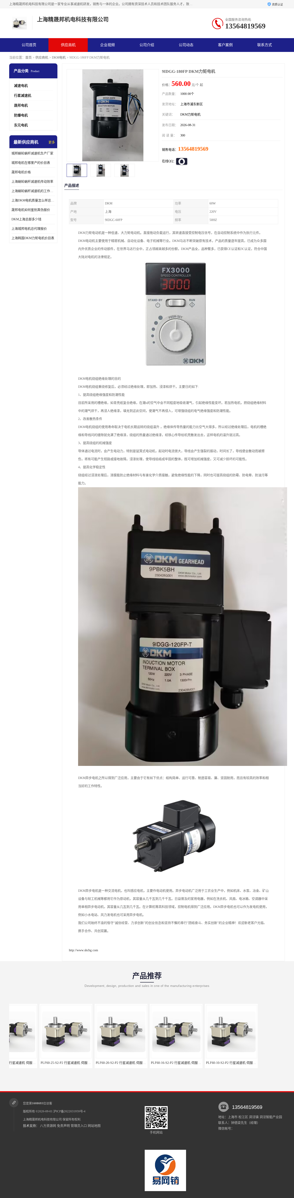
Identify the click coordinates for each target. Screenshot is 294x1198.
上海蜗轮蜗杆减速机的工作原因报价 (33, 191)
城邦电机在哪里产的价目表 (30, 162)
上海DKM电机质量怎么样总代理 (33, 200)
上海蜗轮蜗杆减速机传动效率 (32, 181)
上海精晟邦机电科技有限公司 (42, 1119)
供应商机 (68, 45)
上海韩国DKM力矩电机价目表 (32, 238)
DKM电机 (59, 57)
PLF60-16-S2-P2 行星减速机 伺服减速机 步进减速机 (157, 1063)
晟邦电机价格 (21, 172)
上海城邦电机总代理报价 (29, 228)
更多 (51, 142)
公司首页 (29, 45)
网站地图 (94, 1125)
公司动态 (186, 45)
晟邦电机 (21, 105)
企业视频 (107, 45)
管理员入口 (79, 1125)
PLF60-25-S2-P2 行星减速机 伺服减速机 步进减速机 (47, 1063)
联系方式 (264, 45)
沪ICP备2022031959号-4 (69, 1111)
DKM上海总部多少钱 (26, 219)
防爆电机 (21, 115)
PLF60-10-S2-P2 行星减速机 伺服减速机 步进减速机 (212, 1063)
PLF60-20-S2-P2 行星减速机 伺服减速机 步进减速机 (102, 1063)
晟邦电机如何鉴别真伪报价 (30, 210)
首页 (28, 57)
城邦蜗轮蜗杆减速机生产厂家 (32, 153)
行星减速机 (22, 95)
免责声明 (63, 1125)
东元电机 (21, 125)
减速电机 (21, 86)
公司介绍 (146, 45)
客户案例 (225, 45)
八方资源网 (48, 1125)
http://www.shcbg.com (83, 950)
